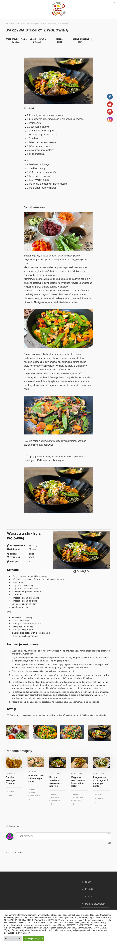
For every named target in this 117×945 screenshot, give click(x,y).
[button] (111, 3)
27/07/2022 (11, 774)
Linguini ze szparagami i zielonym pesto (100, 781)
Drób (38, 795)
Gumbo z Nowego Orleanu (11, 780)
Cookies (89, 896)
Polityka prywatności (95, 904)
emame (10, 791)
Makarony (100, 798)
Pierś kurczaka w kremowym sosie (36, 778)
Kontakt (89, 889)
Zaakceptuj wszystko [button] (34, 938)
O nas (88, 882)
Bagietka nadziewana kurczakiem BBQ (78, 781)
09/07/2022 (76, 774)
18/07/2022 (54, 774)
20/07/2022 (33, 772)
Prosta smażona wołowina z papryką (55, 781)
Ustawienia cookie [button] (12, 938)
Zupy (9, 795)
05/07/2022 (98, 774)
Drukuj (79, 571)
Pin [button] (87, 571)
